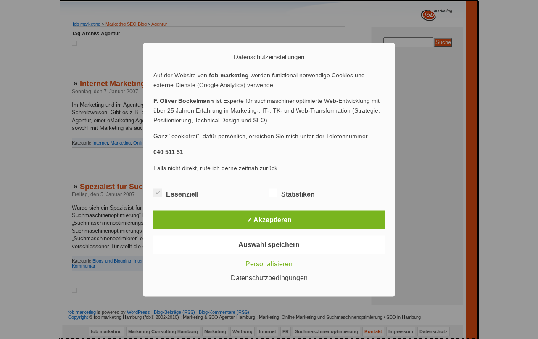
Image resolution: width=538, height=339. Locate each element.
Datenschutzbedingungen (269, 277)
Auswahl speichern (269, 244)
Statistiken (298, 193)
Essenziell (182, 193)
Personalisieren (269, 263)
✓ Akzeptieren (269, 219)
